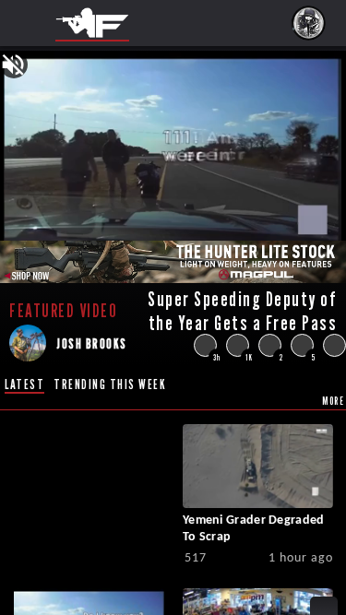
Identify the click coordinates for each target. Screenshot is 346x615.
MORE (333, 401)
